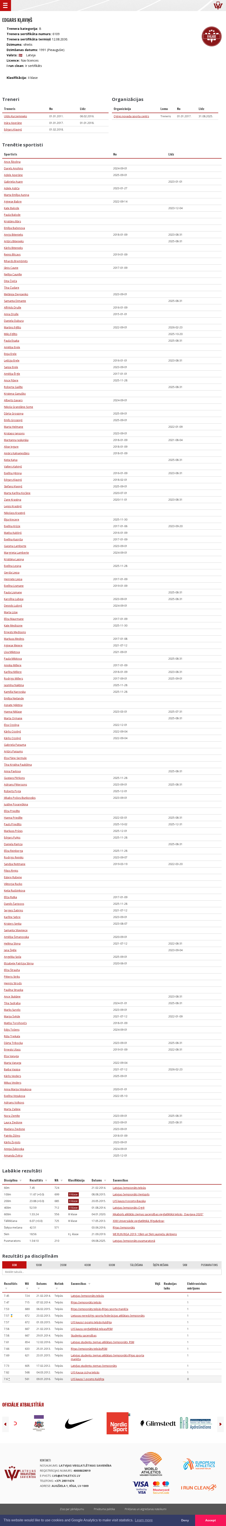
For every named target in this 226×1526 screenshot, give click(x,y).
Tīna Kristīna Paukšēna (18, 765)
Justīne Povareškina (16, 804)
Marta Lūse (11, 612)
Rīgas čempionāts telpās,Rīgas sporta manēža (99, 1309)
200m (63, 1265)
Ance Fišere (11, 380)
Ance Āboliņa (12, 162)
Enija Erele (10, 354)
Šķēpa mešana (160, 1265)
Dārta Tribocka (13, 1043)
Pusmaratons (209, 1265)
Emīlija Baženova (14, 228)
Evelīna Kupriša (13, 539)
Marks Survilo (12, 1010)
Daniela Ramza (13, 844)
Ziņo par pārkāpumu (72, 1509)
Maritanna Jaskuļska (16, 440)
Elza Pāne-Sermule (15, 758)
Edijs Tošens (11, 1030)
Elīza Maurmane (14, 619)
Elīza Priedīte (12, 811)
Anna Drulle (11, 314)
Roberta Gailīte (13, 387)
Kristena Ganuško (15, 394)
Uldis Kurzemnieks (15, 116)
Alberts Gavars (13, 400)
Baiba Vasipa (12, 1069)
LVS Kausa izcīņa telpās (85, 1372)
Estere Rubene (13, 877)
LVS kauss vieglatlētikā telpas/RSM (92, 1329)
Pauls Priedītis (12, 824)
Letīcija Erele (11, 360)
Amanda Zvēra (13, 1155)
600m (112, 1265)
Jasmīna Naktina (14, 685)
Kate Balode (11, 208)
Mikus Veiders (12, 1083)
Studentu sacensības (83, 1335)
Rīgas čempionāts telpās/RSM (89, 1349)
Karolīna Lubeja (13, 599)
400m (87, 1265)
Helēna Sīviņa (12, 943)
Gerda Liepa (11, 572)
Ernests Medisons (15, 632)
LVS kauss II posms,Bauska (129, 1201)
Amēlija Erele (12, 347)
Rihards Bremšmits (16, 261)
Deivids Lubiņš (13, 606)
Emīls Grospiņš (13, 420)
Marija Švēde (12, 1016)
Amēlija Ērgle (12, 374)
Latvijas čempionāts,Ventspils (131, 1194)
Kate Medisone (13, 625)
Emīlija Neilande (14, 698)
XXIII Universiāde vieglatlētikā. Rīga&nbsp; (139, 1221)
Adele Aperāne (13, 175)
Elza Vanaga (11, 1056)
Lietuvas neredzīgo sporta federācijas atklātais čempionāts (108, 1316)
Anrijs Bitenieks (13, 235)
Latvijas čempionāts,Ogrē (129, 1208)
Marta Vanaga (12, 1063)
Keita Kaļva (10, 460)
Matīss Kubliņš (13, 533)
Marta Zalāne (12, 1109)
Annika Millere (12, 665)
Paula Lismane (13, 592)
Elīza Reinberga (13, 851)
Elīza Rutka (10, 897)
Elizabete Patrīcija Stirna (19, 963)
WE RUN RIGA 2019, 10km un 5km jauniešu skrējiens (145, 1234)
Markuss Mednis (14, 639)
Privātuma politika (104, 1509)
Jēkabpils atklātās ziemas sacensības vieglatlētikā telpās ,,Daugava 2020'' (158, 1214)
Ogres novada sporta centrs (131, 116)
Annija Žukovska (14, 1149)
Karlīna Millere (13, 672)
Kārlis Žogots (12, 1142)
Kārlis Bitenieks (13, 248)
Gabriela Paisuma (15, 745)
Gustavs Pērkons (14, 778)
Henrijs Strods (13, 983)
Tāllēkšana (136, 1265)
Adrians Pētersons (15, 784)
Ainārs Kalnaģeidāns (16, 453)
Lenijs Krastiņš (13, 506)
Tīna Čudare (11, 288)
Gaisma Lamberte (15, 546)
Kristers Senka (12, 924)
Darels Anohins (13, 168)
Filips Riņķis (11, 871)
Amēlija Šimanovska (16, 937)
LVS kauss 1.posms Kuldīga (87, 1379)
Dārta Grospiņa (13, 413)
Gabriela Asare (13, 182)
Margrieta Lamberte (16, 553)
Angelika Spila (12, 957)
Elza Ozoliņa (11, 725)
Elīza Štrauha (12, 970)
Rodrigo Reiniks (13, 857)
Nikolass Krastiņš (14, 513)
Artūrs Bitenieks (14, 241)
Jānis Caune (11, 268)
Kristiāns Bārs (12, 221)
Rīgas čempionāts (124, 1227)
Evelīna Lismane (14, 586)
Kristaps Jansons (14, 433)
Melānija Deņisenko (16, 294)
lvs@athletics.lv (66, 1476)
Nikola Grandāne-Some (18, 407)
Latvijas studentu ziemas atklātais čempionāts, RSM (102, 1342)
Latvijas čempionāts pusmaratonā (134, 1241)
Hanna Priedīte (13, 818)
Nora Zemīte (12, 1116)
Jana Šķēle (10, 950)
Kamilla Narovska (15, 692)
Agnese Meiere (13, 645)
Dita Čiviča (10, 281)
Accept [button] (210, 1520)
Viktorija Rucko (13, 884)
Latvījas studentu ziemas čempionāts (94, 1366)
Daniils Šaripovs (14, 904)
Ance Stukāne (12, 996)
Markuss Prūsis (13, 831)
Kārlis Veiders (12, 1076)
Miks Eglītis (10, 334)
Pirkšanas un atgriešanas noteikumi (145, 1509)
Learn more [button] (144, 1520)
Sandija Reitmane (14, 864)
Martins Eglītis (12, 327)
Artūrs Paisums (13, 751)
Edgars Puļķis (12, 837)
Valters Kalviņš (13, 466)
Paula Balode (12, 215)
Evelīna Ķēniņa (13, 473)
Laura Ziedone (13, 1122)
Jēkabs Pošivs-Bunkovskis (20, 798)
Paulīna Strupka (13, 990)
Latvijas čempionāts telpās (129, 1188)
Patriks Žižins (12, 1136)
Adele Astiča (11, 188)
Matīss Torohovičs (15, 1023)
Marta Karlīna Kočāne (17, 493)
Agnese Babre (13, 201)
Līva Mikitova (12, 652)
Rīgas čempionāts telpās (86, 1302)
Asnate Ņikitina (13, 705)
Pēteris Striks (12, 977)
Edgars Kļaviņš (13, 129)
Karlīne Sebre (12, 917)
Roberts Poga (12, 791)
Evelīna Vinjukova (14, 1096)
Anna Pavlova (12, 771)
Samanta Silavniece (16, 930)
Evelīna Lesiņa (12, 566)
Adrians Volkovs (14, 1102)
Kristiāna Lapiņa (14, 559)
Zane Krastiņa (12, 500)
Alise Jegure (11, 447)
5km (185, 1265)
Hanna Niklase (13, 712)
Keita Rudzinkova (14, 890)
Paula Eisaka (11, 341)
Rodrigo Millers (13, 678)
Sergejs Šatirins (13, 910)
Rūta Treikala (12, 1036)
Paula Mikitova (13, 659)
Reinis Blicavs (12, 254)
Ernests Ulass (12, 1049)
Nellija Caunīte (13, 274)
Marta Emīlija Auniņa (16, 195)
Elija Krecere (11, 519)
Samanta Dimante (15, 301)
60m (14, 1265)
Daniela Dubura (14, 321)
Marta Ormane (13, 718)
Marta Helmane (13, 427)
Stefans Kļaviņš (13, 486)
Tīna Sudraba (12, 1003)
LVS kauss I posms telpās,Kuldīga (91, 1322)
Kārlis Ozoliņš (12, 731)
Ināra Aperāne (13, 123)
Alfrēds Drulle (12, 307)
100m (39, 1265)
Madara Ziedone (14, 1129)
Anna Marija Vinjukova (17, 1089)
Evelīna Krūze (12, 526)
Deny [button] (185, 1520)
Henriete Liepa (13, 579)
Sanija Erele (11, 367)
